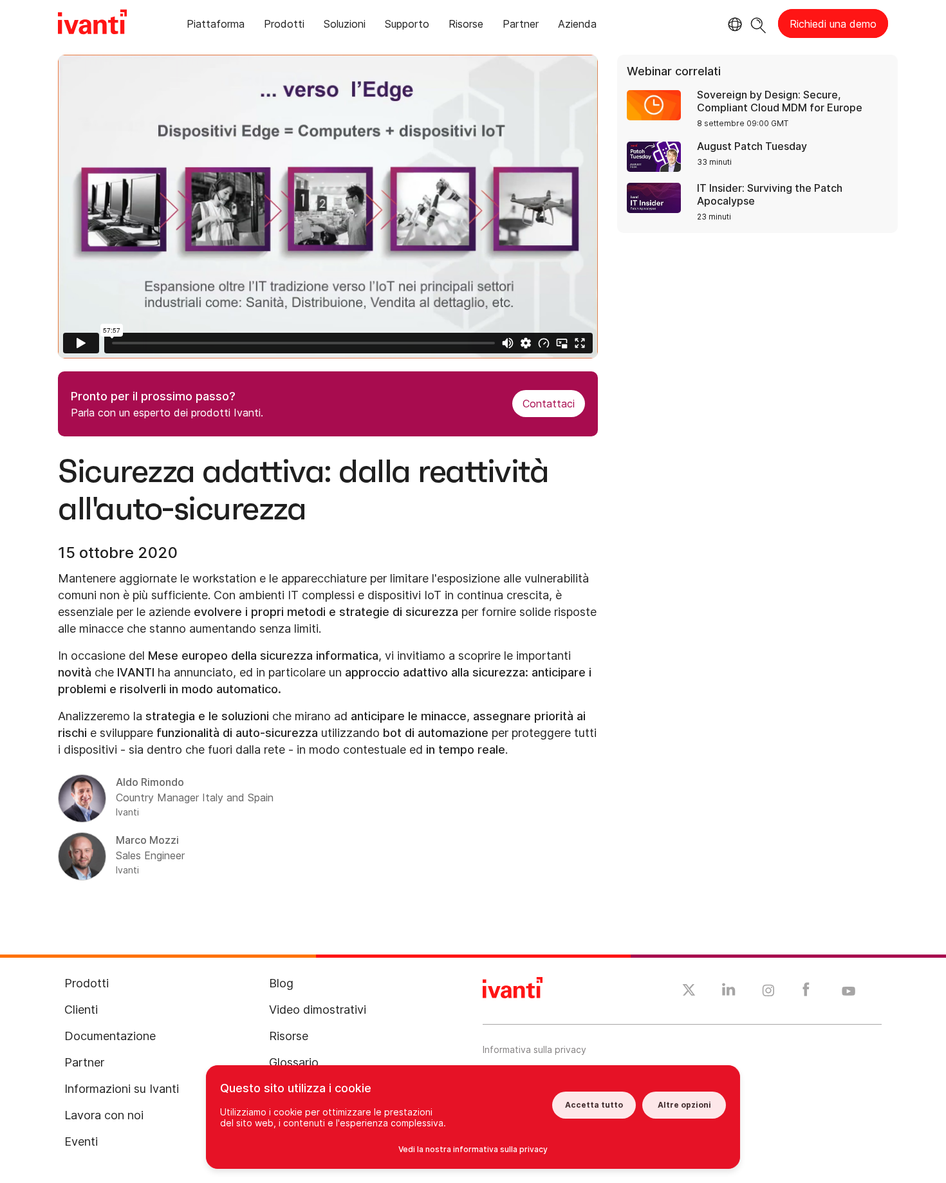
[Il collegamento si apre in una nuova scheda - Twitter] (689, 991)
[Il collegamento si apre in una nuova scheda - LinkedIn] (729, 992)
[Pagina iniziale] (92, 24)
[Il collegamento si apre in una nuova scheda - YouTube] (848, 991)
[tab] (215, 26)
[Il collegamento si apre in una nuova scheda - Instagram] (768, 992)
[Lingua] (733, 24)
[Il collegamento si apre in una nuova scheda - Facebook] (806, 992)
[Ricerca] (758, 23)
